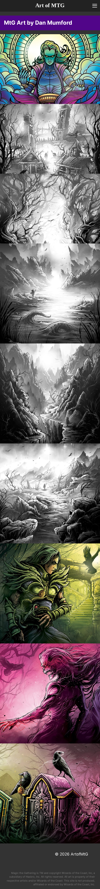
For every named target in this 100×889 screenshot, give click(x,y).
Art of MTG (50, 5)
